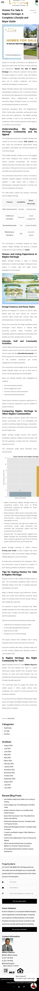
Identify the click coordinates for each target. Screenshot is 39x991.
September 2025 (9, 779)
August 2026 (8, 745)
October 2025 (8, 776)
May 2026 (7, 754)
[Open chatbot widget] (33, 985)
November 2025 (9, 773)
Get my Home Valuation (19, 929)
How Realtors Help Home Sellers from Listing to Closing (19, 800)
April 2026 (7, 757)
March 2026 (8, 760)
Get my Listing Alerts (19, 901)
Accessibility (28, 982)
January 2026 (8, 767)
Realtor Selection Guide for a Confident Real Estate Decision (18, 812)
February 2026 (9, 763)
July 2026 (7, 748)
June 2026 (7, 751)
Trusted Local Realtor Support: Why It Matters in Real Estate (19, 834)
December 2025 (9, 770)
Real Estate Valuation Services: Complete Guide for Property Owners (19, 823)
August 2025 (8, 782)
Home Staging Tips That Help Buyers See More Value (19, 806)
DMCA (22, 982)
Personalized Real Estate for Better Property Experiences (18, 850)
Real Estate (11, 718)
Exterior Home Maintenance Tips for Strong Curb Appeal (20, 839)
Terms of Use (15, 982)
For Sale (6, 731)
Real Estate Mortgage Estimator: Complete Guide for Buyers (20, 828)
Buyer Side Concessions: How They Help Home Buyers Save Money (19, 817)
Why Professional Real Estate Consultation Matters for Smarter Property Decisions (18, 845)
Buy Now (7, 734)
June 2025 (7, 788)
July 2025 (7, 785)
